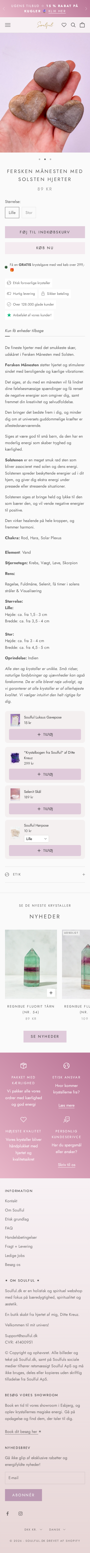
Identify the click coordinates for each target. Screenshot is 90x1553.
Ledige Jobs (14, 1255)
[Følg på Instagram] (20, 1513)
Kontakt (11, 1201)
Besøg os (12, 1264)
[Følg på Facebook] (7, 1513)
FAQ (9, 1228)
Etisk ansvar (66, 1077)
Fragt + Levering (18, 1246)
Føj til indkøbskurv (45, 232)
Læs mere (66, 1105)
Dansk (54, 1530)
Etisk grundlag (17, 1219)
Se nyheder (45, 1036)
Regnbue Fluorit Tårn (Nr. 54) (31, 1009)
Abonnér (23, 1495)
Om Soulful (14, 1210)
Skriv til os (66, 1165)
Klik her (57, 11)
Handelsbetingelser (21, 1237)
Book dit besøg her (21, 1431)
